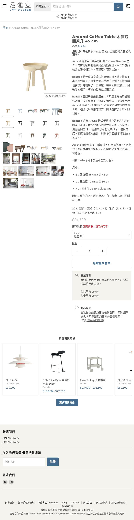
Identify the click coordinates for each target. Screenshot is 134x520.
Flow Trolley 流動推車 (93, 380)
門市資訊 (9, 502)
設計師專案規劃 (26, 502)
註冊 (53, 462)
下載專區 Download (48, 502)
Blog (64, 502)
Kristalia (46, 387)
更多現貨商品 (67, 402)
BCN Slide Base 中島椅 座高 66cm (56, 381)
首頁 (5, 27)
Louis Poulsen (12, 383)
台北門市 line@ (11, 438)
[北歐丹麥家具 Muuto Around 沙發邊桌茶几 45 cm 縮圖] (44, 134)
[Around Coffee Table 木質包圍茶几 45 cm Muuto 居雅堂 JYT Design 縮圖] (7, 109)
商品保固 (87, 502)
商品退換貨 (101, 502)
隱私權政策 (67, 506)
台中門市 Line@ (69, 14)
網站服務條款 (118, 502)
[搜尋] (118, 7)
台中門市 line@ (11, 442)
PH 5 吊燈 (11, 380)
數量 (74, 243)
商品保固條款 (95, 320)
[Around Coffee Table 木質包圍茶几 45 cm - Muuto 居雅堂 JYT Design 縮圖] (45, 122)
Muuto (81, 46)
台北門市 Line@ (69, 17)
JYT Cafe (75, 502)
